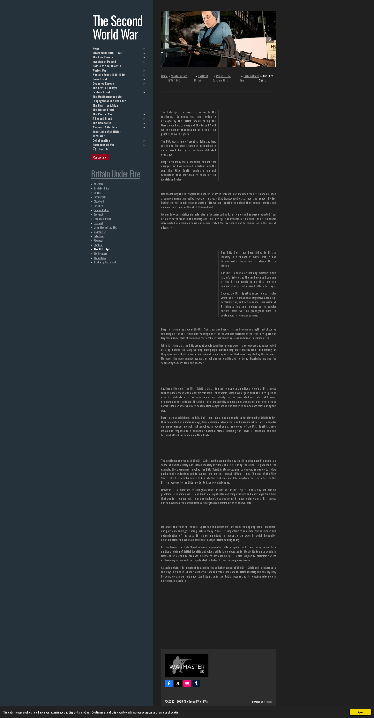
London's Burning (102, 219)
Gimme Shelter (101, 210)
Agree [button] (360, 712)
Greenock (98, 214)
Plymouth (98, 240)
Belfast (97, 192)
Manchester (100, 232)
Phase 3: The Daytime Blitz (222, 78)
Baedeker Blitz (101, 188)
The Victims (100, 258)
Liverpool (98, 223)
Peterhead (99, 236)
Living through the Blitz (105, 227)
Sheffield (98, 245)
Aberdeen (98, 184)
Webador (268, 701)
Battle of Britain (201, 78)
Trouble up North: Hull (105, 262)
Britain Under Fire (115, 173)
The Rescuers (100, 253)
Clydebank (99, 201)
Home (164, 76)
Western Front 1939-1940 (177, 78)
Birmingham (100, 197)
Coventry (98, 205)
